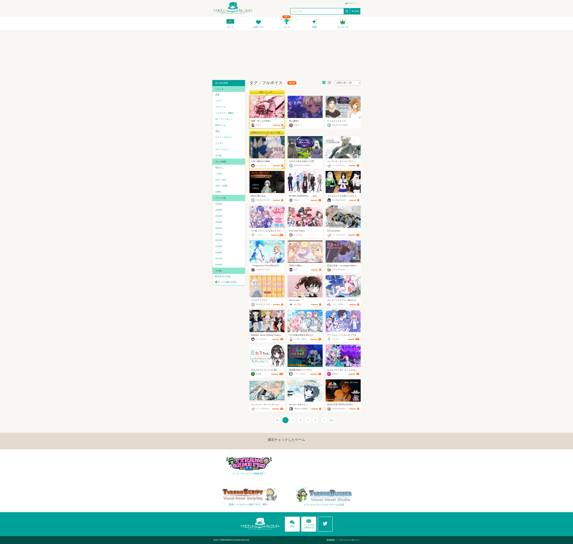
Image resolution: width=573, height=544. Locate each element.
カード (230, 27)
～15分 (218, 173)
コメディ (219, 143)
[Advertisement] (286, 54)
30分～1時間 (221, 186)
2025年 (218, 210)
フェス (286, 27)
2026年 (218, 204)
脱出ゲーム (220, 125)
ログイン (352, 3)
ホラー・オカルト (223, 137)
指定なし (219, 167)
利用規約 (331, 540)
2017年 (218, 258)
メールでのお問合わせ (309, 523)
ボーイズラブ (221, 149)
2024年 (218, 216)
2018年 (218, 252)
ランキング (342, 27)
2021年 (218, 234)
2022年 (218, 228)
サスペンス (220, 107)
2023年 (218, 222)
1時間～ (219, 192)
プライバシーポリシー (349, 540)
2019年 (218, 246)
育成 (217, 131)
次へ (332, 420)
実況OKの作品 (224, 276)
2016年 (218, 264)
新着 (314, 27)
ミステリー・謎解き (224, 113)
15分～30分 (220, 180)
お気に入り (258, 27)
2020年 (218, 240)
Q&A (292, 523)
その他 (218, 155)
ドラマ (218, 101)
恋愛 (217, 95)
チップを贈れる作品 (227, 282)
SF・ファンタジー (224, 119)
